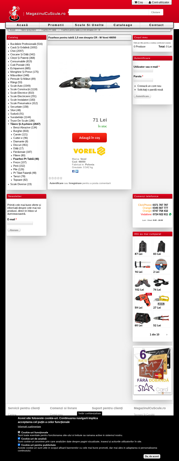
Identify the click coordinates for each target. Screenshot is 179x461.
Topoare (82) (20, 179)
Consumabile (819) (21, 61)
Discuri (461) (20, 144)
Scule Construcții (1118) (23, 89)
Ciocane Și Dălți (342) (22, 54)
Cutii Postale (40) (20, 64)
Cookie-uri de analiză (33, 438)
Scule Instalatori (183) (22, 99)
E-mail (12, 219)
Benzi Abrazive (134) (25, 127)
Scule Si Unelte (89, 25)
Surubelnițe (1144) (20, 117)
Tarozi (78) (19, 176)
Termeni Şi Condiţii (144, 414)
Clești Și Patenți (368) (22, 57)
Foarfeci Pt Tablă (49, 30)
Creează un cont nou (149, 85)
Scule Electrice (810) (22, 92)
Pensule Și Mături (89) (23, 78)
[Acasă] (14, 14)
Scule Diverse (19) (21, 184)
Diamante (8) (20, 141)
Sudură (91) (17, 113)
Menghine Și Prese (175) (24, 71)
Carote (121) (20, 134)
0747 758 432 (160, 210)
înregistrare (75, 183)
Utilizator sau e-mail (147, 66)
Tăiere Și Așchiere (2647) (25, 123)
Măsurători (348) (19, 75)
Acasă (22, 25)
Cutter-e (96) (20, 137)
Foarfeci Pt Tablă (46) (26, 158)
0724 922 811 (160, 214)
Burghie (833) (21, 130)
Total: (162, 46)
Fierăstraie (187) (22, 151)
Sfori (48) (15, 110)
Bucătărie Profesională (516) (26, 43)
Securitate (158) (19, 106)
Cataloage (123, 25)
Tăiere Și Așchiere (28, 30)
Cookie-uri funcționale (34, 432)
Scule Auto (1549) (20, 85)
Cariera (12, 414)
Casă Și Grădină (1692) (23, 47)
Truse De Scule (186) (22, 120)
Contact (156, 25)
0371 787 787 (160, 204)
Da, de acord (152, 456)
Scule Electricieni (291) (23, 96)
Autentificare (56, 183)
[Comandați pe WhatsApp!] (170, 214)
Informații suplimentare (29, 426)
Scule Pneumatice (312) (24, 103)
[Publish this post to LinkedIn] (77, 171)
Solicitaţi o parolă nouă (150, 89)
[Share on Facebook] (73, 171)
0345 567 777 (160, 207)
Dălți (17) (18, 148)
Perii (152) (19, 165)
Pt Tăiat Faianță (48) (24, 172)
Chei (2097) (17, 50)
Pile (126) (18, 169)
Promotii (56, 25)
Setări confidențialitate (89, 413)
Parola (138, 76)
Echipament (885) (20, 68)
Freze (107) (20, 162)
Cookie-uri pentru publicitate (38, 445)
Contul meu (56, 414)
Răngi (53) (16, 82)
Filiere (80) (19, 155)
